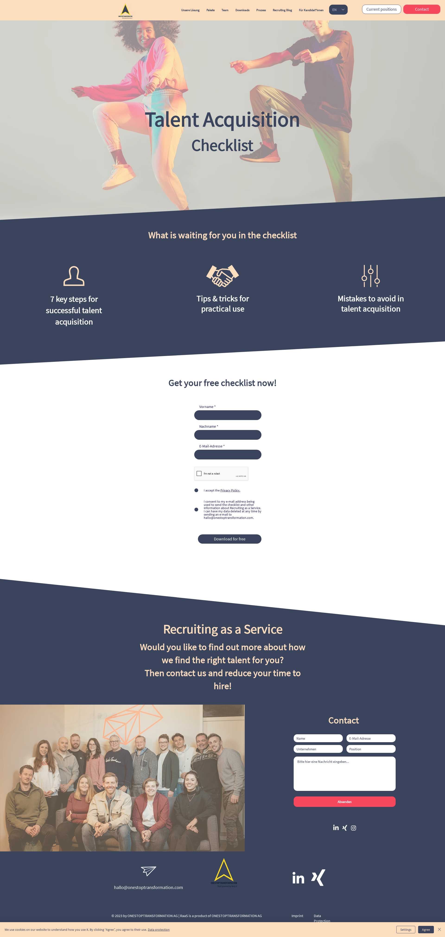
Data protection (159, 929)
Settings (405, 929)
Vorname (206, 406)
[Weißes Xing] (318, 877)
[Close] (439, 929)
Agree (426, 929)
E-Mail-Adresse (210, 446)
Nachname (207, 426)
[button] (242, 10)
